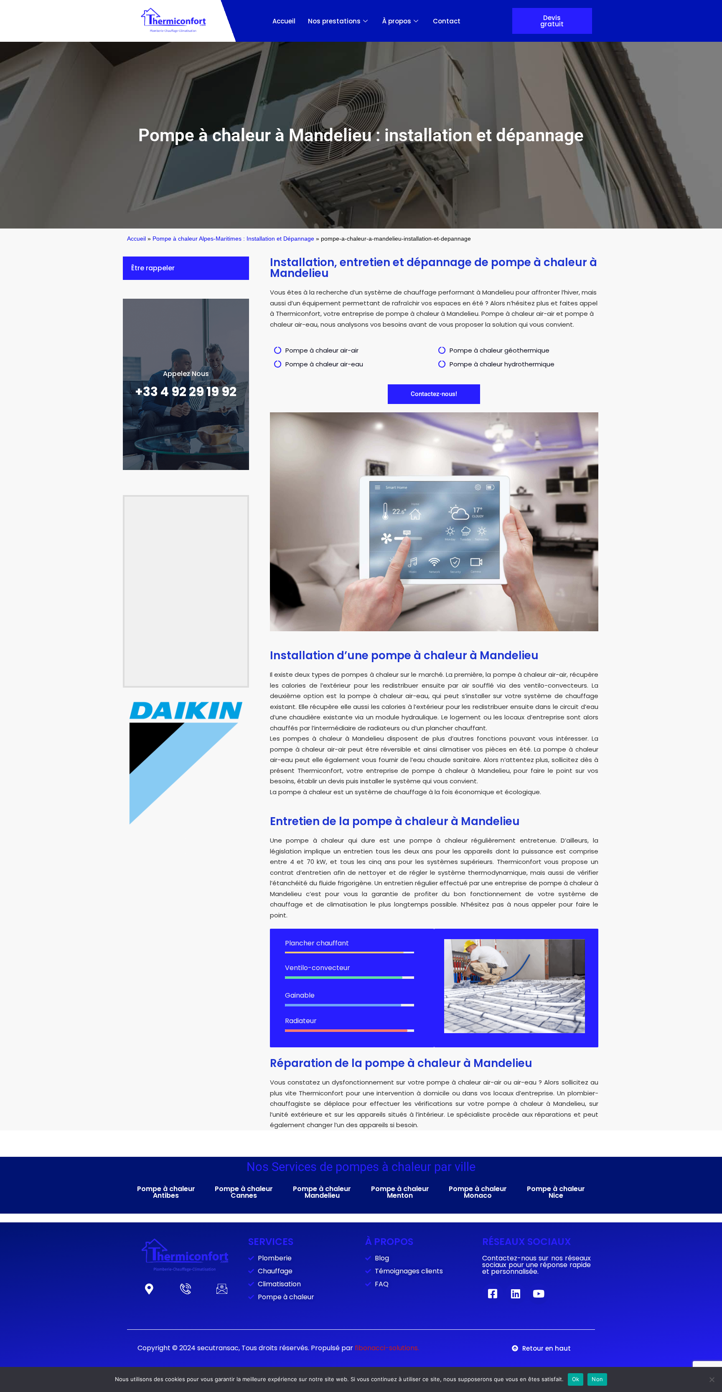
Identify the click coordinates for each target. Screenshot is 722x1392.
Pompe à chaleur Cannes (244, 1192)
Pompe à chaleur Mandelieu (322, 1192)
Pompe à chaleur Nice (556, 1192)
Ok (576, 1379)
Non (597, 1379)
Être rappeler (153, 268)
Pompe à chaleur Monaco (478, 1192)
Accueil (283, 21)
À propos (396, 21)
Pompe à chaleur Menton (400, 1192)
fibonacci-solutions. (387, 1348)
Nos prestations (334, 21)
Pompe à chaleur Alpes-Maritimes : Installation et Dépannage (233, 239)
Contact (446, 21)
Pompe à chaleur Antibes (166, 1192)
